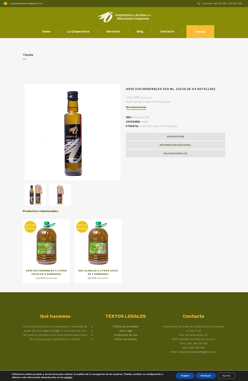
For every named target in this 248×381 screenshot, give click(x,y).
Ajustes (226, 375)
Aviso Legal (125, 330)
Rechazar (206, 375)
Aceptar (185, 375)
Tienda (200, 31)
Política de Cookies (125, 339)
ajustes (68, 377)
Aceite (144, 121)
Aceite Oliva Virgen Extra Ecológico (158, 126)
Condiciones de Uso (125, 335)
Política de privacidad (125, 326)
